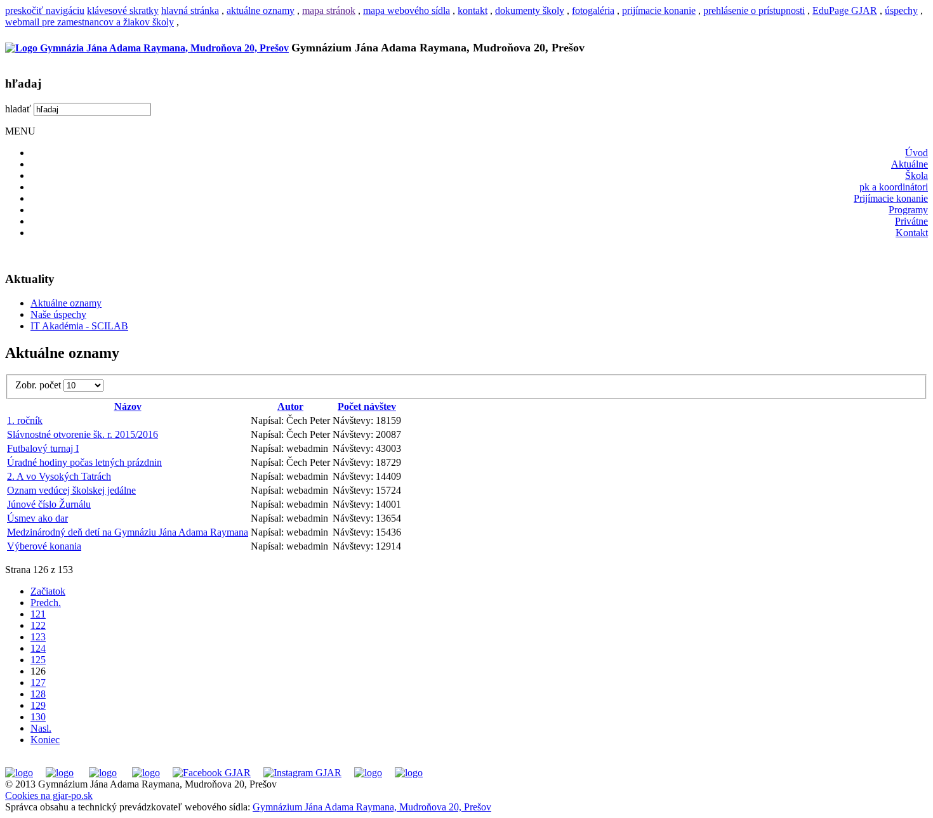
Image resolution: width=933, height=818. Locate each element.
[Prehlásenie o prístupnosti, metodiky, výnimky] (409, 772)
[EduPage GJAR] (19, 772)
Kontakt (912, 232)
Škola (916, 175)
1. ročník (25, 420)
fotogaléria (593, 10)
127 (38, 682)
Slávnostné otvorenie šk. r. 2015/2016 (82, 434)
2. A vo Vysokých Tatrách (59, 476)
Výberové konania (44, 546)
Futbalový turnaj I (43, 448)
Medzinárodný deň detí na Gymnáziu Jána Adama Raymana (127, 532)
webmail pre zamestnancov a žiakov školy (89, 21)
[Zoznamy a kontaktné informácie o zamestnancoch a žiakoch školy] (146, 772)
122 (38, 625)
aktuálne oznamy (260, 10)
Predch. (45, 602)
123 (38, 636)
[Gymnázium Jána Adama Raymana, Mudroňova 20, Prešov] (147, 48)
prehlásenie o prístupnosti (754, 10)
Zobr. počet (39, 384)
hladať (18, 108)
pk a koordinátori (893, 186)
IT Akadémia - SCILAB (79, 325)
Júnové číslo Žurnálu (49, 504)
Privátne (911, 221)
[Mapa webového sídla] (368, 772)
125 (38, 659)
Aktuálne (909, 164)
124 (38, 648)
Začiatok (47, 591)
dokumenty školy (529, 10)
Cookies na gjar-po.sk (49, 795)
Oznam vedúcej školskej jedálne (71, 490)
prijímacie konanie (659, 10)
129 (38, 705)
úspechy (901, 10)
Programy (908, 209)
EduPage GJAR (844, 10)
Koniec (45, 739)
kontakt (472, 10)
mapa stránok (328, 10)
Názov (128, 406)
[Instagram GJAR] (302, 772)
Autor (290, 406)
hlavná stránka (190, 10)
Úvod (916, 152)
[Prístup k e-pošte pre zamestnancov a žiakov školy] (60, 772)
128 (38, 694)
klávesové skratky (123, 10)
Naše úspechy (58, 314)
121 (38, 614)
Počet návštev (367, 406)
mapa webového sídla (406, 10)
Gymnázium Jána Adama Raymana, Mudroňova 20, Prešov (372, 807)
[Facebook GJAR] (212, 772)
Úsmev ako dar (37, 518)
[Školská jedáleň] (103, 772)
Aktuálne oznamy (66, 303)
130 (38, 716)
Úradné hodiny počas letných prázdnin (84, 462)
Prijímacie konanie (891, 198)
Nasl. (40, 728)
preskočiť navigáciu (44, 10)
